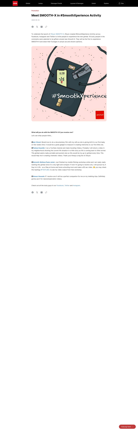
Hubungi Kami (126, 427)
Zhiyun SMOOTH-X (57, 34)
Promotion (35, 11)
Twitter (66, 185)
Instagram (76, 185)
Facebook (60, 185)
